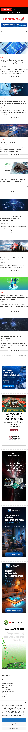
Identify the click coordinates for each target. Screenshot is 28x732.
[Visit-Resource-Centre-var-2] (14, 24)
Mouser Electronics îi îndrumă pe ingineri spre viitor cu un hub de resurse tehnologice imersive (14, 297)
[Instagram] (12, 12)
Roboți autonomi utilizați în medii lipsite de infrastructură (11, 259)
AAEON (4, 682)
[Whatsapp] (19, 12)
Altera (3, 693)
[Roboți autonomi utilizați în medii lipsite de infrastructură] (14, 246)
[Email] (17, 12)
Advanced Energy (7, 685)
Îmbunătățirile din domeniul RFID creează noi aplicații (11, 337)
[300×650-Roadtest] (14, 452)
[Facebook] (8, 12)
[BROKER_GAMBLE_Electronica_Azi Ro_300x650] (14, 396)
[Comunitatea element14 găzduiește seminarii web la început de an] (14, 168)
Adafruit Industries (7, 683)
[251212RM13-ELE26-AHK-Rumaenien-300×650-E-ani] (14, 620)
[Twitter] (10, 12)
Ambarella (5, 695)
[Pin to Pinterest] (14, 76)
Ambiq (3, 696)
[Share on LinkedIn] (16, 76)
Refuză (14, 724)
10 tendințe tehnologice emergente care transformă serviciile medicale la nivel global (13, 103)
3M (3, 680)
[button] (25, 702)
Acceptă (14, 720)
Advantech (5, 687)
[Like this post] (9, 76)
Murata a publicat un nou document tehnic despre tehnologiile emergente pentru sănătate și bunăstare (13, 62)
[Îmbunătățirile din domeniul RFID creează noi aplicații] (14, 324)
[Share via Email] (18, 76)
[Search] (26, 31)
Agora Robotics (6, 689)
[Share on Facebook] (11, 76)
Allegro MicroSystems (8, 691)
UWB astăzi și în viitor (7, 142)
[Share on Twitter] (13, 76)
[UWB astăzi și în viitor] (14, 130)
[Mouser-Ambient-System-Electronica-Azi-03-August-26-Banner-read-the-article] (14, 564)
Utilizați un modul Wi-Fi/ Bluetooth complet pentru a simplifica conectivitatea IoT (12, 219)
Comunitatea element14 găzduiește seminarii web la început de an (12, 180)
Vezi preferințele (14, 728)
